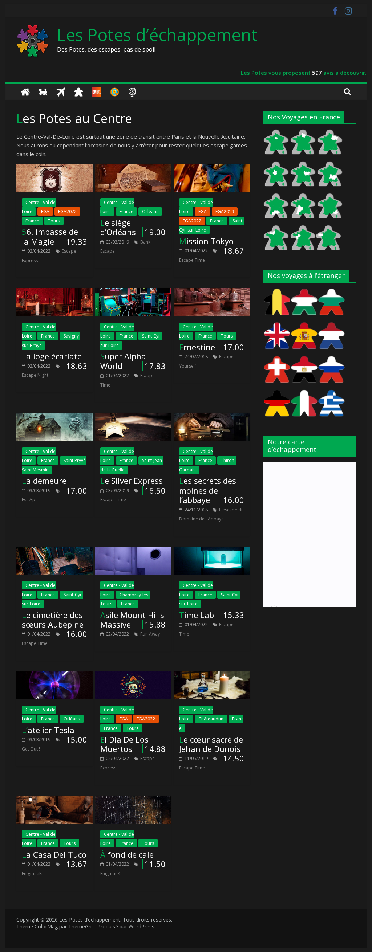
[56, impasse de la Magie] (54, 168)
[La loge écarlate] (54, 293)
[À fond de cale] (133, 800)
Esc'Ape (30, 500)
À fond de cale (127, 854)
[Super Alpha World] (133, 293)
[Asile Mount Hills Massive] (133, 551)
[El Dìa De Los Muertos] (133, 676)
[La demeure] (54, 417)
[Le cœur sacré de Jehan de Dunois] (212, 676)
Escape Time (192, 260)
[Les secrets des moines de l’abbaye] (212, 417)
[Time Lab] (212, 551)
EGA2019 (224, 211)
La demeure (44, 480)
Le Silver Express (131, 480)
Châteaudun (210, 719)
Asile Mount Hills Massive (132, 619)
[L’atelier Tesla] (54, 676)
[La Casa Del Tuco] (54, 800)
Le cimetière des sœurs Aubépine (53, 619)
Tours (54, 221)
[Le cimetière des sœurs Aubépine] (54, 551)
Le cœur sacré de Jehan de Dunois (211, 744)
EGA (45, 211)
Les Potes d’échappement (157, 34)
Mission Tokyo (206, 241)
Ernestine (197, 347)
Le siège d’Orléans (118, 227)
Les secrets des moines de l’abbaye (207, 490)
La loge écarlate (52, 356)
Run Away (150, 634)
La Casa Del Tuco (54, 854)
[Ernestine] (212, 293)
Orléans (150, 211)
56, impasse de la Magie (50, 236)
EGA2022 (67, 211)
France (32, 221)
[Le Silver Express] (133, 417)
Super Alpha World (123, 361)
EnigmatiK (32, 873)
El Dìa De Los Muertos (124, 744)
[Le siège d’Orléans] (133, 168)
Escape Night (35, 375)
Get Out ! (31, 749)
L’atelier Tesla (48, 729)
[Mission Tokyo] (212, 168)
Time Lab (196, 614)
